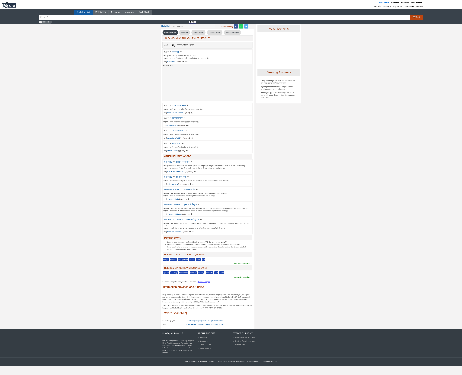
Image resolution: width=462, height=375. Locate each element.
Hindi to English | (192, 321)
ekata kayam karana (175, 113)
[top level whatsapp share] (241, 26)
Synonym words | (204, 324)
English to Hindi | (205, 321)
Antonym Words (217, 324)
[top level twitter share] (246, 26)
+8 (197, 171)
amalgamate (183, 259)
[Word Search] (41, 17)
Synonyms (395, 2)
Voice (193, 22)
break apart (183, 273)
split (216, 273)
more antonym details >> (243, 277)
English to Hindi (83, 12)
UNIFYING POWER (172, 190)
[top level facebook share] (236, 26)
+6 (192, 184)
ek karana (171, 62)
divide (222, 273)
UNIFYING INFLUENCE (173, 220)
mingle (165, 259)
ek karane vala (172, 184)
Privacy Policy (205, 348)
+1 (191, 138)
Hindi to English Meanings (245, 341)
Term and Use (205, 345)
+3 (193, 112)
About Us (203, 337)
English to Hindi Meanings (245, 337)
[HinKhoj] (9, 4)
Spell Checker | (192, 324)
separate (209, 273)
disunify (201, 273)
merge (192, 259)
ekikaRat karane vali (175, 171)
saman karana (172, 151)
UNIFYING (168, 162)
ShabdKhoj (383, 2)
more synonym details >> (243, 264)
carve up (174, 273)
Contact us (204, 341)
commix (173, 259)
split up (166, 273)
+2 (189, 125)
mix (203, 259)
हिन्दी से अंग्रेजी (100, 12)
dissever (193, 273)
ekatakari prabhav (174, 232)
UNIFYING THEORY (172, 205)
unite (198, 259)
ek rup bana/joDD (173, 138)
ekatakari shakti (173, 199)
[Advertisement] (207, 84)
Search (416, 17)
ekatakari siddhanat (174, 214)
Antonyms (405, 2)
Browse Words (217, 321)
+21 (186, 61)
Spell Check (144, 12)
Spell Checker (416, 2)
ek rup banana (172, 125)
